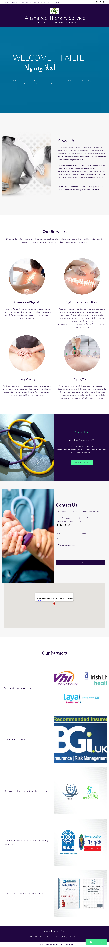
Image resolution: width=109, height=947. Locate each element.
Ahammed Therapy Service (55, 17)
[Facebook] (94, 2)
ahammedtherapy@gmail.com (66, 518)
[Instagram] (97, 2)
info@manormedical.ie (84, 518)
